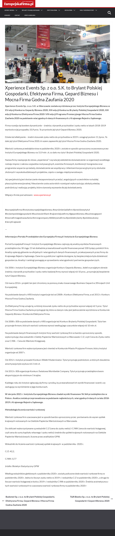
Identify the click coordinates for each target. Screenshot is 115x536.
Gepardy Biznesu (9, 10)
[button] (15, 10)
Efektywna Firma (52, 10)
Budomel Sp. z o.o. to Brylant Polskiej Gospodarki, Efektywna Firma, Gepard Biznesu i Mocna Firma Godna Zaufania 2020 (30, 500)
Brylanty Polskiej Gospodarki (31, 10)
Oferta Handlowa (29, 15)
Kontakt (17, 15)
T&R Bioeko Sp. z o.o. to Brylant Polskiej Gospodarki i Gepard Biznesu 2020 (89, 498)
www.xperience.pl (42, 195)
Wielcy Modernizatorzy (87, 10)
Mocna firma (68, 10)
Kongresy (7, 15)
